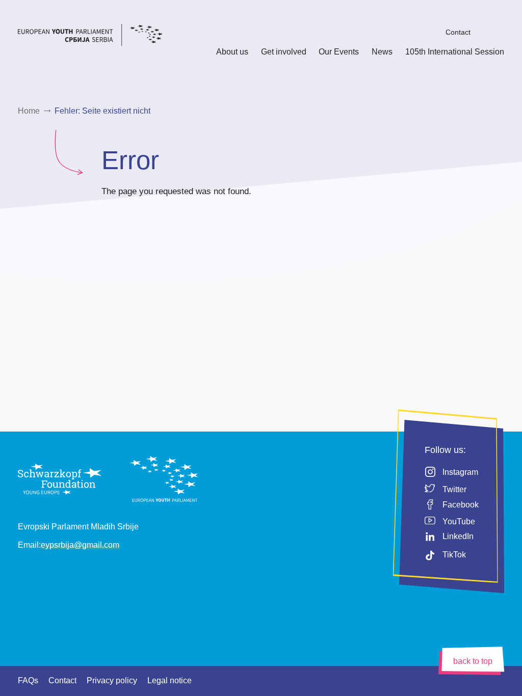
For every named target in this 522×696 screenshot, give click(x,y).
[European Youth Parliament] (104, 36)
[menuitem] (432, 32)
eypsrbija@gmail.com (80, 545)
